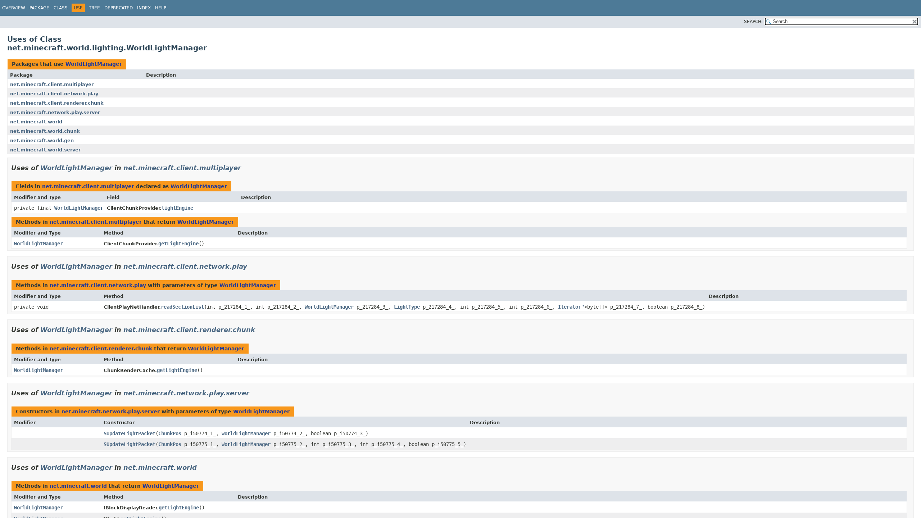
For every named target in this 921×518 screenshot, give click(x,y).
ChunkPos (169, 433)
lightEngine (177, 208)
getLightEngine (178, 243)
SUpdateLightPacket (129, 433)
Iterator (569, 307)
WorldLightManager (93, 64)
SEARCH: (753, 21)
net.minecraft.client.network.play (54, 93)
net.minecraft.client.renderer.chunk (57, 103)
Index (144, 7)
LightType (407, 307)
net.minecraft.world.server (45, 150)
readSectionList (182, 307)
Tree (94, 7)
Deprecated (118, 7)
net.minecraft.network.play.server (55, 112)
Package (39, 7)
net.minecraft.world (36, 121)
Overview (13, 7)
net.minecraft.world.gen (42, 140)
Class (61, 7)
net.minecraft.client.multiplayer (52, 84)
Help (160, 7)
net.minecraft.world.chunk (45, 131)
